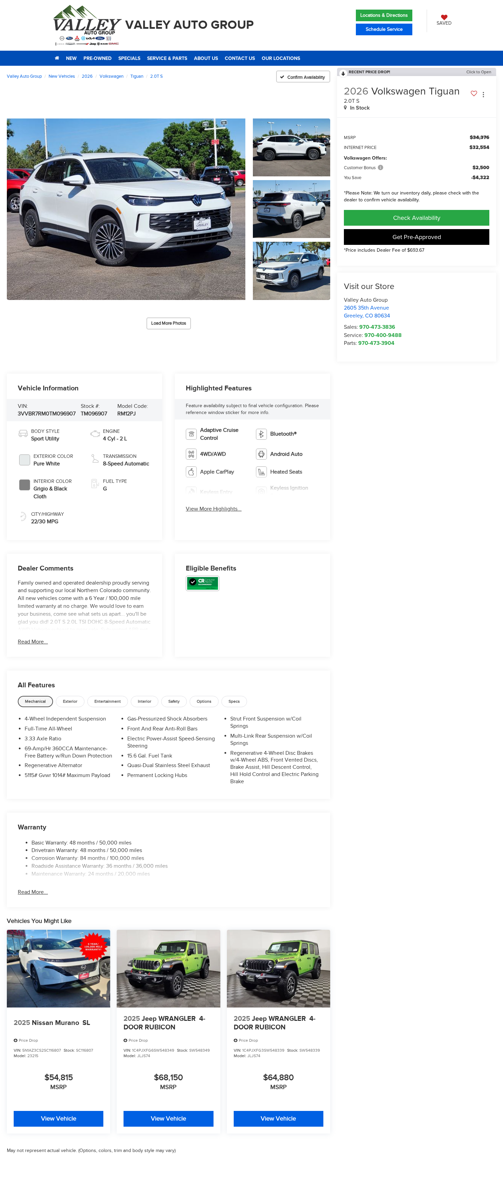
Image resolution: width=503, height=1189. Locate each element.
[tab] (35, 701)
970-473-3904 (376, 343)
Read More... (33, 641)
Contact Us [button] (240, 58)
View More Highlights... (214, 508)
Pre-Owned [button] (97, 58)
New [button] (71, 58)
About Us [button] (206, 58)
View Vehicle (58, 1118)
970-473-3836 (377, 327)
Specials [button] (129, 58)
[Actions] (483, 95)
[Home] (57, 58)
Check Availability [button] (416, 217)
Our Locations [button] (281, 58)
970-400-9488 (383, 335)
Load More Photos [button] (168, 323)
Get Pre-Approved (416, 237)
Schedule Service (384, 29)
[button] (126, 209)
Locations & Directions (384, 15)
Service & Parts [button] (167, 58)
